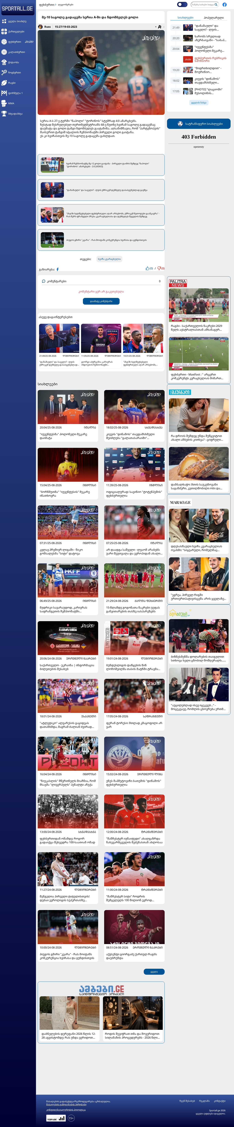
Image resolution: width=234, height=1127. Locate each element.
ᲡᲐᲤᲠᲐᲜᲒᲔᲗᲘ (153, 716)
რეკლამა (204, 1101)
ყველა (154, 971)
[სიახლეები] (101, 989)
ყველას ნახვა (198, 102)
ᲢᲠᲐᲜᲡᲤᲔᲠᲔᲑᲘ (152, 831)
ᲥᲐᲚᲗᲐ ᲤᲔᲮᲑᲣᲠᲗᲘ (149, 600)
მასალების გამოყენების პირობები (66, 1104)
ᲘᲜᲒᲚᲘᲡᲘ (89, 485)
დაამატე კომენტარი (101, 301)
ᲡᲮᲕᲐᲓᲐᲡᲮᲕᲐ (154, 427)
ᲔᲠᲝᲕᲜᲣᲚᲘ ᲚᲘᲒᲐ (150, 774)
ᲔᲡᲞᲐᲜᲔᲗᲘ (88, 716)
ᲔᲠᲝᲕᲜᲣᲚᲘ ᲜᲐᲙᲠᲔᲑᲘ (81, 658)
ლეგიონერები (65, 4)
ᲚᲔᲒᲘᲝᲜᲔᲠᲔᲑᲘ (152, 658)
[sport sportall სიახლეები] (225, 5)
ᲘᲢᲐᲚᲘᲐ (90, 427)
